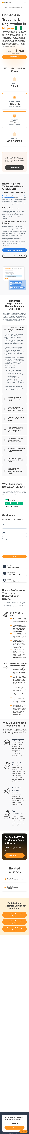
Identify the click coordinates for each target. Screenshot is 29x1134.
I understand (14, 1128)
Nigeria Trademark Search (16, 879)
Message (4, 539)
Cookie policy (14, 1123)
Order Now (10, 855)
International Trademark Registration (14, 922)
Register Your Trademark (15, 250)
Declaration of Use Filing (8, 1131)
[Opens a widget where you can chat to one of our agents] (23, 1131)
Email (3, 532)
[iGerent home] (7, 3)
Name (4, 524)
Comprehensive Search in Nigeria (14, 256)
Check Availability (14, 167)
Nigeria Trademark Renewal (13, 887)
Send (14, 556)
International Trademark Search (14, 915)
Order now (13, 56)
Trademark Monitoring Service (14, 929)
